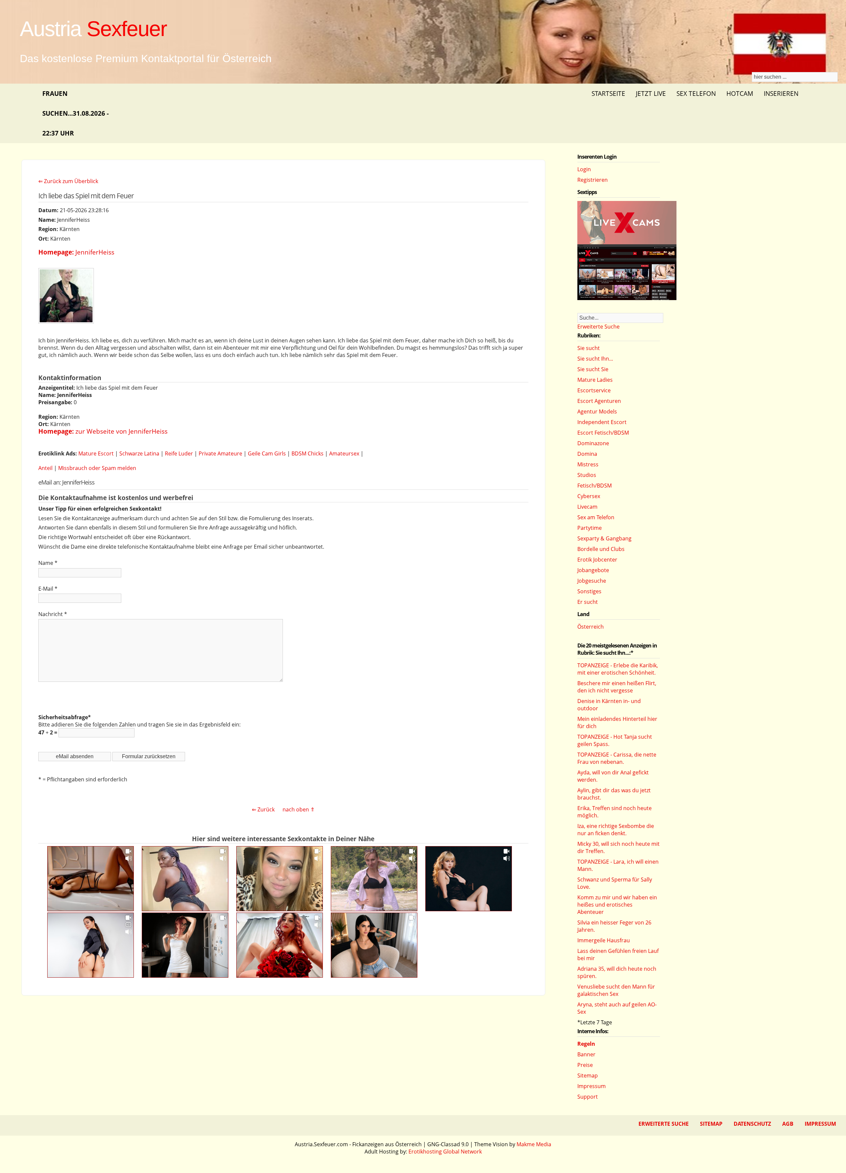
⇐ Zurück (263, 809)
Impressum (591, 1086)
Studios (586, 475)
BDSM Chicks (307, 453)
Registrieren (592, 179)
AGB (787, 1123)
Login (584, 169)
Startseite (608, 93)
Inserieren (781, 93)
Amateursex (344, 453)
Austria (93, 29)
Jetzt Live (651, 93)
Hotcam (739, 93)
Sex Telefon (696, 93)
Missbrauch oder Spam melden (97, 468)
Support (587, 1096)
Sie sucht (588, 348)
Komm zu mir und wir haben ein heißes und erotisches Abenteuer (617, 905)
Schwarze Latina (139, 453)
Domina (587, 453)
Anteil (45, 468)
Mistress (587, 464)
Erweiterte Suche (598, 326)
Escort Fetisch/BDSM (603, 432)
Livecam (587, 506)
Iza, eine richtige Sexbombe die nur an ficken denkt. (615, 829)
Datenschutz (752, 1123)
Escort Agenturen (599, 401)
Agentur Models (597, 411)
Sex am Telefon (595, 517)
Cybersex (588, 496)
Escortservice (594, 390)
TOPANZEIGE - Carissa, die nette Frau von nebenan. (616, 758)
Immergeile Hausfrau (603, 940)
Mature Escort (96, 453)
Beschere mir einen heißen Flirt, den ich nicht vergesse (616, 687)
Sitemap (587, 1075)
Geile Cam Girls (267, 453)
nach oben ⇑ (299, 809)
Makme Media (534, 1144)
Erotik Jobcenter (597, 559)
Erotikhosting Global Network (445, 1151)
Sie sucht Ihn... (595, 358)
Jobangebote (593, 570)
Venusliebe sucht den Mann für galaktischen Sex (616, 990)
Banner (586, 1054)
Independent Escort (602, 422)
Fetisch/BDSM (594, 485)
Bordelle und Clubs (601, 549)
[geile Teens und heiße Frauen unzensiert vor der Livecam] (626, 298)
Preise (585, 1065)
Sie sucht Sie (592, 369)
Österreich (590, 626)
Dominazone (593, 443)
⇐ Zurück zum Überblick (68, 181)
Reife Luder (179, 453)
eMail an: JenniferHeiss (66, 482)
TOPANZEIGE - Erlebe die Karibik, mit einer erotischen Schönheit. (617, 669)
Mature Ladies (595, 379)
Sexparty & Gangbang (604, 538)
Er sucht (587, 602)
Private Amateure (220, 453)
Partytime (589, 527)
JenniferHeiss (94, 252)
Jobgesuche (591, 580)
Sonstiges (589, 591)
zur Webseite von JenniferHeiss (121, 431)
